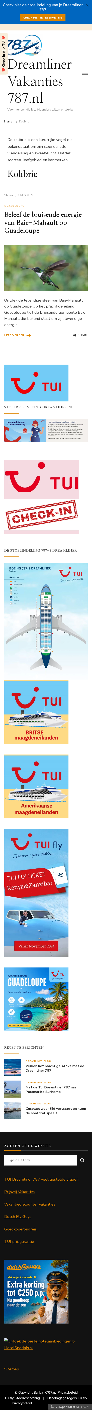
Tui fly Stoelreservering (22, 1398)
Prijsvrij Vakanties (19, 1191)
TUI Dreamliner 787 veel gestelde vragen (41, 1179)
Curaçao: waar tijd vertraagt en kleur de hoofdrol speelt (56, 1111)
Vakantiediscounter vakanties (29, 1204)
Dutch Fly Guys (17, 1216)
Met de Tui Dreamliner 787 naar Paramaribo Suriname (52, 1089)
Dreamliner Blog (38, 1061)
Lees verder (14, 335)
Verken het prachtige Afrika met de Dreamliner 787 (55, 1068)
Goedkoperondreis (20, 1229)
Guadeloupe (14, 206)
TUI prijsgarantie (19, 1241)
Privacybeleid (68, 1392)
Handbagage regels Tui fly (67, 1398)
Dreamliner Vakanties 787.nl (39, 81)
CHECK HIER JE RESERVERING (42, 17)
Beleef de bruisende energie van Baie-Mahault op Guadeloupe (43, 223)
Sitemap (11, 1369)
